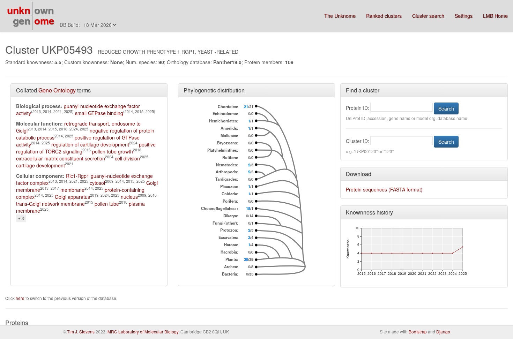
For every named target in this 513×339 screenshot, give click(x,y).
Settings (464, 15)
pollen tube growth (112, 151)
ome (44, 20)
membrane (72, 189)
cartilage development (40, 165)
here (20, 298)
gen (21, 20)
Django (443, 331)
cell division (127, 158)
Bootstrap (418, 331)
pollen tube (107, 203)
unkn (18, 10)
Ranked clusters (384, 15)
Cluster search (428, 15)
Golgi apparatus (72, 196)
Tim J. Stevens (81, 331)
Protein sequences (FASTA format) (384, 189)
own (44, 10)
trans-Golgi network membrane (50, 203)
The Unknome (340, 15)
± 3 (21, 218)
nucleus (129, 196)
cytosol (97, 182)
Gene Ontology (57, 90)
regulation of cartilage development (90, 144)
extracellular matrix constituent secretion (60, 158)
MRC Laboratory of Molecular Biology (142, 331)
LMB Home (495, 15)
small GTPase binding (99, 113)
